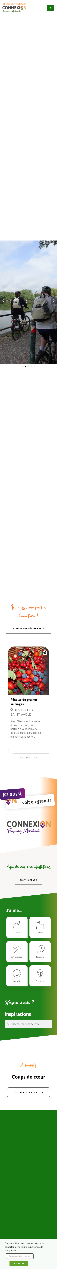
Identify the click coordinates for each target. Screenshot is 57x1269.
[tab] (20, 757)
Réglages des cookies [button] (19, 1256)
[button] (3, 301)
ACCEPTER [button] (18, 1263)
